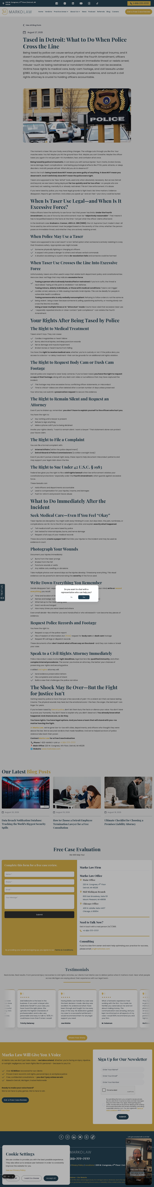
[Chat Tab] (77, 593)
